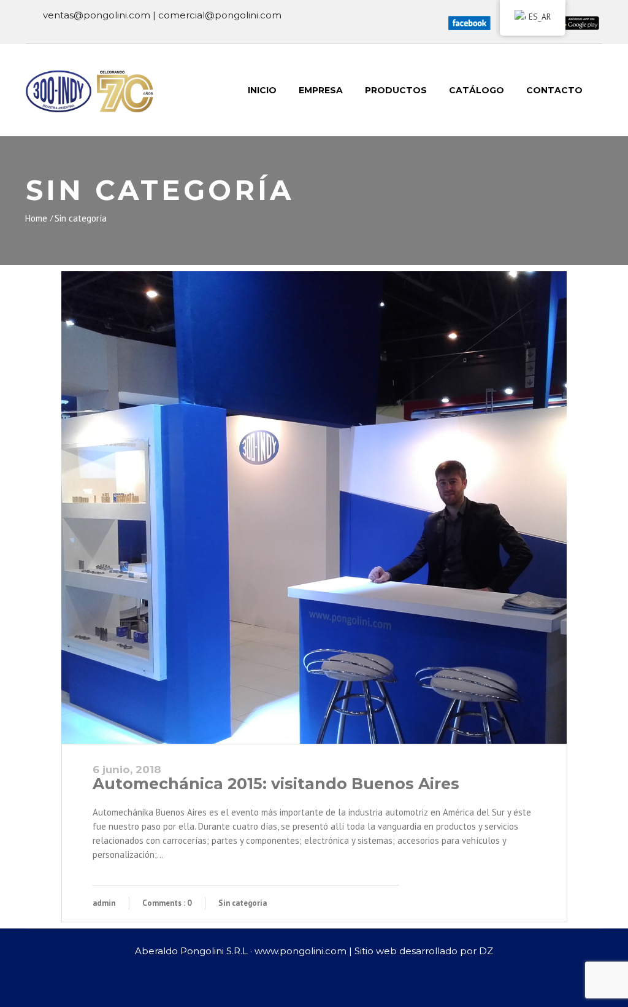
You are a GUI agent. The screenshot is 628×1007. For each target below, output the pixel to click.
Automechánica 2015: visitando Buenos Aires (276, 783)
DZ (486, 951)
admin (104, 903)
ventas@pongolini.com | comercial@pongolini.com (162, 15)
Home (36, 218)
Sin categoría (81, 218)
